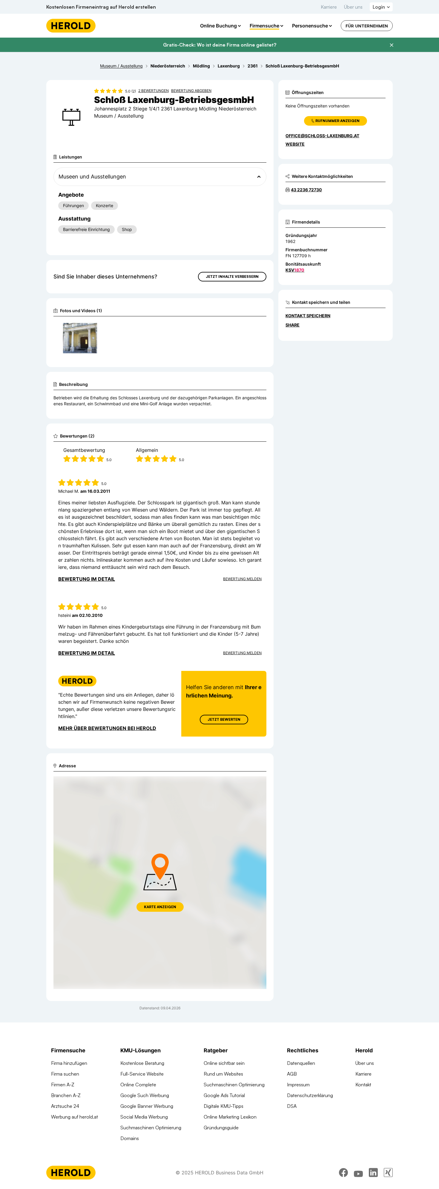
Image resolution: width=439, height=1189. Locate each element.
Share (292, 324)
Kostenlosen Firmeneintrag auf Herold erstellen (101, 7)
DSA (292, 1106)
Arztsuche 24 (65, 1106)
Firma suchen (65, 1074)
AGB (292, 1074)
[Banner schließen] (391, 45)
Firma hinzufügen (69, 1063)
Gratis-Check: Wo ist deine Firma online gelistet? (219, 45)
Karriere (329, 7)
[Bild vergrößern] (92, 328)
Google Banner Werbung (146, 1106)
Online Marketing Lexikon (230, 1117)
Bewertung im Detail (86, 579)
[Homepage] (71, 26)
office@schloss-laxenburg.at (322, 135)
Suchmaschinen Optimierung (150, 1128)
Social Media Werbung (144, 1117)
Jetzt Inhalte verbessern (232, 276)
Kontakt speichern (307, 315)
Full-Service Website (142, 1074)
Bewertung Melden (242, 579)
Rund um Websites (223, 1074)
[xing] (388, 1172)
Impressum (298, 1085)
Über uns (353, 7)
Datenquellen (301, 1063)
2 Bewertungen (153, 90)
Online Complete (138, 1085)
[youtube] (358, 1172)
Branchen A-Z (66, 1095)
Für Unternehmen (367, 25)
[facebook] (343, 1172)
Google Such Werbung (144, 1095)
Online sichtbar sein (224, 1063)
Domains (129, 1138)
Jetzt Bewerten (224, 719)
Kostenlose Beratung (142, 1063)
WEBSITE (295, 144)
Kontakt (363, 1085)
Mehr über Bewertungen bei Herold (107, 728)
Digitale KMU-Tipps (223, 1106)
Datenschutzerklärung (310, 1095)
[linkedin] (373, 1172)
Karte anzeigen (160, 907)
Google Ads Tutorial (224, 1095)
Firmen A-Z (62, 1085)
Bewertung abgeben (191, 90)
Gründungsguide (221, 1128)
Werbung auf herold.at (74, 1117)
